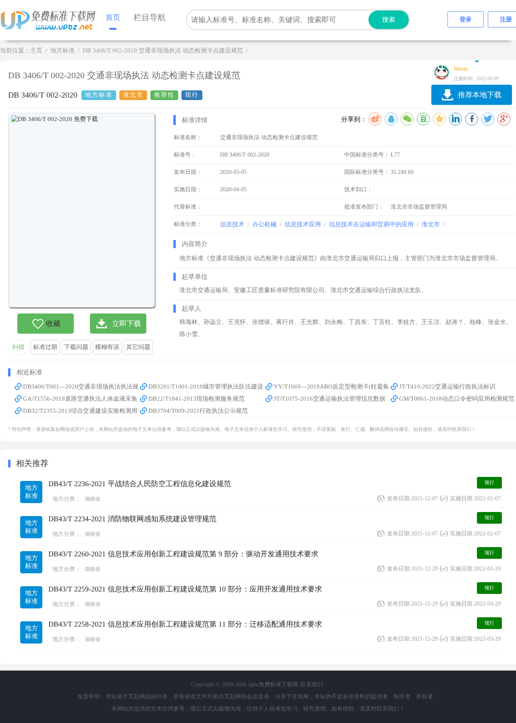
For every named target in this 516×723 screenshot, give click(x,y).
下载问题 (76, 347)
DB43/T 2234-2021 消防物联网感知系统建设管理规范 (132, 519)
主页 (36, 50)
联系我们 (311, 684)
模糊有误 (107, 347)
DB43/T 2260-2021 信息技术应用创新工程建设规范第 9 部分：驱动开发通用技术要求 (183, 554)
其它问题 (138, 347)
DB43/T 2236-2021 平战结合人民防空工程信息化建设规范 (139, 484)
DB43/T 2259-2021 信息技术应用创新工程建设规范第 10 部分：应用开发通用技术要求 (185, 589)
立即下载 (126, 324)
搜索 (388, 19)
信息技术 (232, 224)
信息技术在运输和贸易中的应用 (371, 224)
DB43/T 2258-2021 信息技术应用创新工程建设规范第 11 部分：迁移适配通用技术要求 (185, 624)
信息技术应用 (303, 224)
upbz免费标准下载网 (50, 20)
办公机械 (264, 224)
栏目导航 (149, 17)
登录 (466, 19)
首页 (113, 17)
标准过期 (45, 347)
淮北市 (431, 224)
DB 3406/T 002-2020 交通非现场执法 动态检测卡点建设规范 (163, 50)
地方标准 (62, 50)
